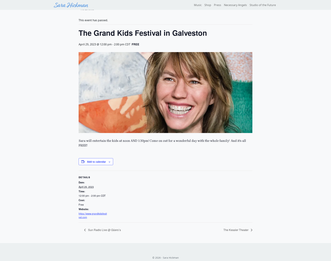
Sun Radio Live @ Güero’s (104, 230)
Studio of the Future (263, 5)
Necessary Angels (235, 5)
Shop (207, 5)
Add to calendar (96, 161)
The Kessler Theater (236, 230)
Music (198, 5)
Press (217, 5)
